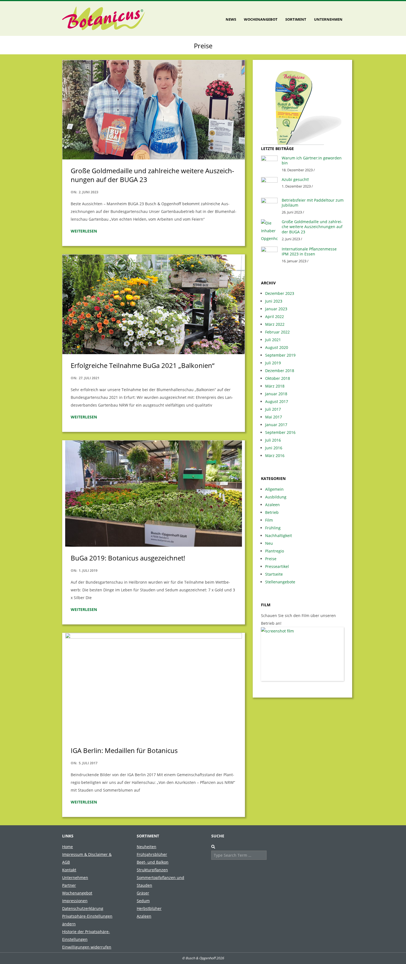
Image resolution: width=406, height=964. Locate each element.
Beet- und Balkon (152, 862)
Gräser (143, 893)
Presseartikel (277, 566)
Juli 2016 (273, 440)
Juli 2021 (273, 339)
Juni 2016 (273, 447)
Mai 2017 (273, 417)
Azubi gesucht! (295, 179)
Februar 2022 (277, 332)
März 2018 (274, 386)
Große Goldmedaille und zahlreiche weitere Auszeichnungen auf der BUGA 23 (152, 175)
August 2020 (276, 347)
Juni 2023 (273, 301)
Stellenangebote (280, 581)
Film (269, 520)
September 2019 (280, 355)
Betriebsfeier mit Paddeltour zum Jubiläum (313, 202)
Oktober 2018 (277, 378)
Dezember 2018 (279, 370)
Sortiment (295, 19)
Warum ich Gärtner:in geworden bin (312, 160)
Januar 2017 (276, 424)
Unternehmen (328, 19)
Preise (270, 558)
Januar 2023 (276, 308)
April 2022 (274, 316)
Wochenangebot (261, 19)
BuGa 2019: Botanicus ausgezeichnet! (128, 557)
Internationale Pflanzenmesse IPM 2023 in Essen (309, 251)
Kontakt (69, 869)
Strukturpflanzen (152, 869)
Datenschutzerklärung (82, 908)
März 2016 (274, 455)
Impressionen (75, 900)
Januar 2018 (276, 393)
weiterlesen (84, 231)
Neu (269, 543)
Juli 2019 (273, 362)
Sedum (143, 900)
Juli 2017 (273, 409)
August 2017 (276, 401)
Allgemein (274, 489)
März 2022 (274, 324)
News (231, 19)
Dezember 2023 (279, 293)
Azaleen (272, 504)
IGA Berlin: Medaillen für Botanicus (124, 750)
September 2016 (280, 432)
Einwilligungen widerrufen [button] (86, 947)
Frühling (273, 527)
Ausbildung (275, 497)
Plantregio (274, 551)
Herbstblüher (149, 908)
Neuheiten (146, 846)
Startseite (274, 574)
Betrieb (272, 512)
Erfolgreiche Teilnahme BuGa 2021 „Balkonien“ (142, 365)
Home (67, 846)
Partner (69, 885)
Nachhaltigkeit (278, 535)
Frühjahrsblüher (152, 854)
